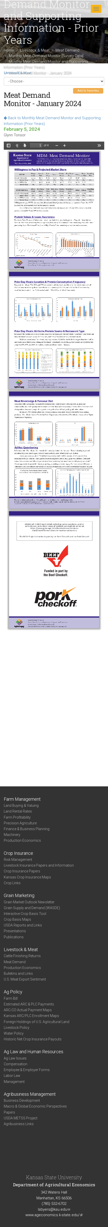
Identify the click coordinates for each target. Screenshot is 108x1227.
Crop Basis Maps (17, 919)
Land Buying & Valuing (21, 805)
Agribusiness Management (30, 1094)
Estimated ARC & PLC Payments (29, 1004)
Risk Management (18, 860)
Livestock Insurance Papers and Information (39, 865)
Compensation (15, 1064)
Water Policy (14, 1033)
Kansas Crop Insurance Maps (27, 877)
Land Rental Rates (18, 811)
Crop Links (12, 883)
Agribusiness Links (19, 1124)
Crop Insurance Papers (22, 871)
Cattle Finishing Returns (22, 956)
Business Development (22, 1100)
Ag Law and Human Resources (33, 1051)
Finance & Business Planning (26, 829)
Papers (9, 1112)
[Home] (20, 9)
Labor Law (12, 1076)
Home (9, 50)
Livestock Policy (16, 1028)
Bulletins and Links (18, 973)
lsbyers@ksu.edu (54, 1209)
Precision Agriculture (20, 823)
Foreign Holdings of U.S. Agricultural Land (36, 1022)
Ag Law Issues (15, 1058)
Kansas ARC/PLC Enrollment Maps (31, 1016)
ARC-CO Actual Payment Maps (28, 1010)
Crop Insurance (18, 853)
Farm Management (22, 799)
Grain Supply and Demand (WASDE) (32, 908)
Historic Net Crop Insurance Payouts (33, 1039)
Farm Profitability (17, 817)
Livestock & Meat (34, 50)
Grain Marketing (19, 895)
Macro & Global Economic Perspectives (35, 1106)
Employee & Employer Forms (27, 1070)
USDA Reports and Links (23, 925)
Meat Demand (67, 50)
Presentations (15, 931)
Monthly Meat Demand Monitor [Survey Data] (46, 56)
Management (14, 1082)
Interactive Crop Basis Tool (25, 914)
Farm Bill (11, 998)
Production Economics (22, 840)
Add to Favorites (88, 90)
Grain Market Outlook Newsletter (29, 902)
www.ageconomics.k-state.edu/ (54, 1215)
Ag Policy (13, 991)
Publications (14, 937)
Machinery (12, 835)
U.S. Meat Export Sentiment (25, 979)
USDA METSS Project (20, 1118)
